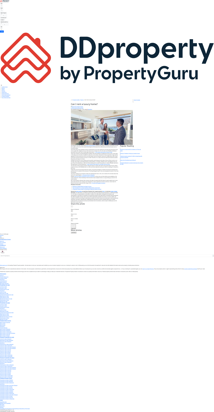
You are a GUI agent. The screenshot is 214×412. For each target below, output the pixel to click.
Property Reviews (3, 327)
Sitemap (1, 407)
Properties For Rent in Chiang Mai (7, 398)
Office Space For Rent (4, 315)
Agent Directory (3, 282)
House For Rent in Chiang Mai (6, 377)
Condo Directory (3, 281)
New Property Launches (5, 322)
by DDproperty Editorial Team (77, 108)
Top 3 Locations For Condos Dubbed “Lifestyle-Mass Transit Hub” (86, 187)
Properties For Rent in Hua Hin (6, 397)
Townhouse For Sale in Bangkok (6, 344)
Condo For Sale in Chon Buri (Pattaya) (8, 347)
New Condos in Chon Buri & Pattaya (7, 333)
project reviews (114, 191)
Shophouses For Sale (4, 300)
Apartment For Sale (4, 293)
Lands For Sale (3, 292)
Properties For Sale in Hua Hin (6, 388)
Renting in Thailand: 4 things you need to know (130, 153)
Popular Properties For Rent (7, 357)
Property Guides (76, 99)
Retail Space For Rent (4, 314)
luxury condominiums (90, 145)
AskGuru (2, 275)
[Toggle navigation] (1, 85)
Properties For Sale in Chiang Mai (7, 389)
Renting (3, 91)
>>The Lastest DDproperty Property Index (103, 152)
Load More (73, 232)
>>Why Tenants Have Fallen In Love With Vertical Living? (98, 164)
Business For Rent (4, 319)
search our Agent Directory (148, 268)
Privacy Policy (19, 408)
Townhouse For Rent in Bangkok (7, 364)
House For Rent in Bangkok (5, 362)
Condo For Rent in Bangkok (6, 359)
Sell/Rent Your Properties (5, 403)
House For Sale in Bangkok (5, 341)
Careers (1, 243)
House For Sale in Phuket (5, 353)
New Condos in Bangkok (5, 329)
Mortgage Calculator (4, 283)
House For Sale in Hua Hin (5, 351)
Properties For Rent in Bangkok (6, 392)
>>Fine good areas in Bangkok (88, 175)
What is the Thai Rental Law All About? (128, 160)
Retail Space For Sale (4, 296)
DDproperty (3, 273)
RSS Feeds (2, 404)
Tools (1, 400)
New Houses (2, 325)
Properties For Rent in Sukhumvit (7, 393)
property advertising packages (190, 268)
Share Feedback (3, 248)
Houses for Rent (3, 306)
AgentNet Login (3, 402)
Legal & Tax (4, 92)
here (103, 191)
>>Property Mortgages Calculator (98, 183)
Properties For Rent (5, 303)
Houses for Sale (3, 288)
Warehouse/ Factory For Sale (6, 298)
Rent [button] (2, 8)
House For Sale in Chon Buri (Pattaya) (8, 348)
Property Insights (5, 96)
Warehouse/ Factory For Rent (6, 316)
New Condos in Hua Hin (5, 334)
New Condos (2, 323)
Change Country (3, 249)
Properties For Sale (5, 285)
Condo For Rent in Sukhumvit (6, 366)
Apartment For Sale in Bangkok (6, 340)
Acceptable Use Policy (4, 408)
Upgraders (90, 109)
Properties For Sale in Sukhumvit (7, 382)
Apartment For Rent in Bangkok (6, 360)
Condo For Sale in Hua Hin (5, 349)
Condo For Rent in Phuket (5, 373)
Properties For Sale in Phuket (6, 386)
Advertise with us (4, 22)
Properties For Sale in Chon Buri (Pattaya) (8, 385)
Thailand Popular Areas (6, 378)
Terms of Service (12, 408)
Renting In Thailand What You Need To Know (82, 186)
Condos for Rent (3, 304)
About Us (2, 241)
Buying (3, 88)
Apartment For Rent (4, 311)
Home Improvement (6, 95)
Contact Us (3, 245)
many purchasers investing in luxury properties (84, 176)
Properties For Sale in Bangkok (6, 381)
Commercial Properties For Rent (7, 312)
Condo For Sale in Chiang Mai (6, 355)
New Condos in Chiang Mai (5, 331)
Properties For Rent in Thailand (6, 390)
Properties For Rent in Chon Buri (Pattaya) (9, 394)
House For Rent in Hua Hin (5, 371)
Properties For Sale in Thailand (6, 380)
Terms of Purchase (26, 408)
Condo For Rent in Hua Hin (5, 370)
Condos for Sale (3, 286)
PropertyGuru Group (5, 239)
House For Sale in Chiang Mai (6, 356)
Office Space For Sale (4, 297)
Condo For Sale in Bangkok (5, 339)
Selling (3, 89)
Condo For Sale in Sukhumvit (6, 345)
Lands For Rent (3, 310)
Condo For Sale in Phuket (5, 352)
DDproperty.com (3, 265)
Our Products (3, 242)
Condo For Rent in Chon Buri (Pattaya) (8, 367)
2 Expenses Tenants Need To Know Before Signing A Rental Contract (87, 189)
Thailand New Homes (5, 320)
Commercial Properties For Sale (6, 294)
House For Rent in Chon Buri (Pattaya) (8, 369)
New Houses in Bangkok (5, 330)
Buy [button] (1, 3)
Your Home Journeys (6, 97)
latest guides (79, 191)
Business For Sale (3, 301)
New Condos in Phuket (5, 335)
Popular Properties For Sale (7, 337)
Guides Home (5, 87)
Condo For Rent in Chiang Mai (6, 375)
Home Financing (5, 93)
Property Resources (4, 277)
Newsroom (2, 247)
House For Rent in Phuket (5, 374)
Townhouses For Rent (4, 307)
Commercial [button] (3, 17)
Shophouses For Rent (4, 318)
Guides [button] (2, 19)
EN (1, 26)
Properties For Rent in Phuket (6, 396)
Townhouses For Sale (4, 289)
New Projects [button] (3, 13)
